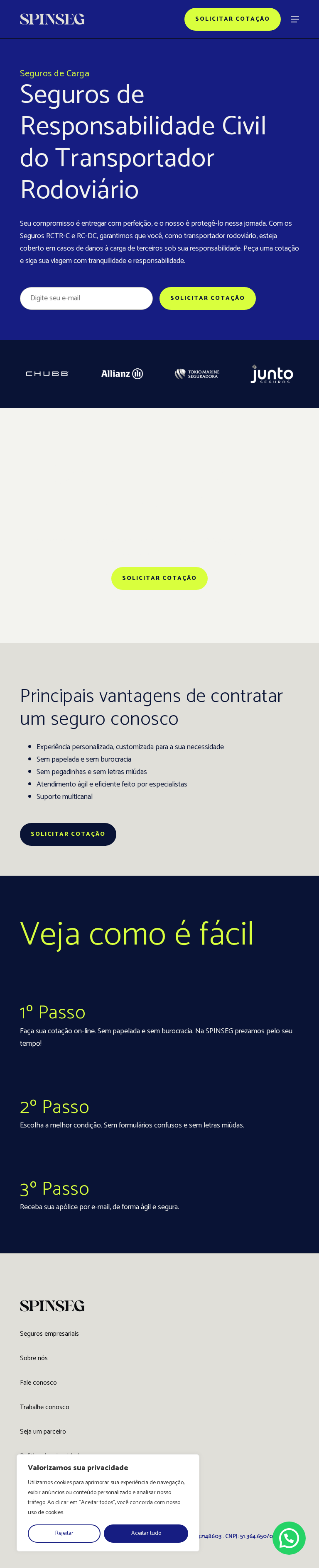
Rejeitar (64, 1533)
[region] (108, 1502)
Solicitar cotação (232, 19)
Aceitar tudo (146, 1533)
